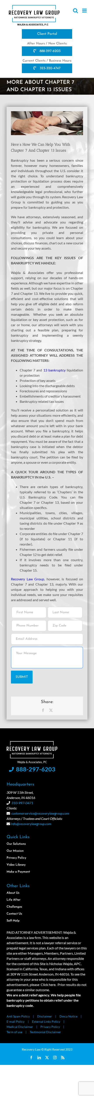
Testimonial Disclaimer (45, 1032)
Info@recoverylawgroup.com (31, 824)
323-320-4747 (50, 68)
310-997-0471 (22, 803)
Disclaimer (44, 1016)
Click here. (48, 984)
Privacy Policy (50, 1027)
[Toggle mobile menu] (84, 10)
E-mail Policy (15, 1021)
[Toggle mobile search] (75, 10)
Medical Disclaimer (20, 1027)
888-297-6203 (49, 51)
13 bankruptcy (54, 370)
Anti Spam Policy (18, 1016)
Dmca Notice (68, 1016)
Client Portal (47, 34)
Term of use (14, 1032)
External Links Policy (46, 1021)
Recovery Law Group (27, 579)
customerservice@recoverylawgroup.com (40, 813)
